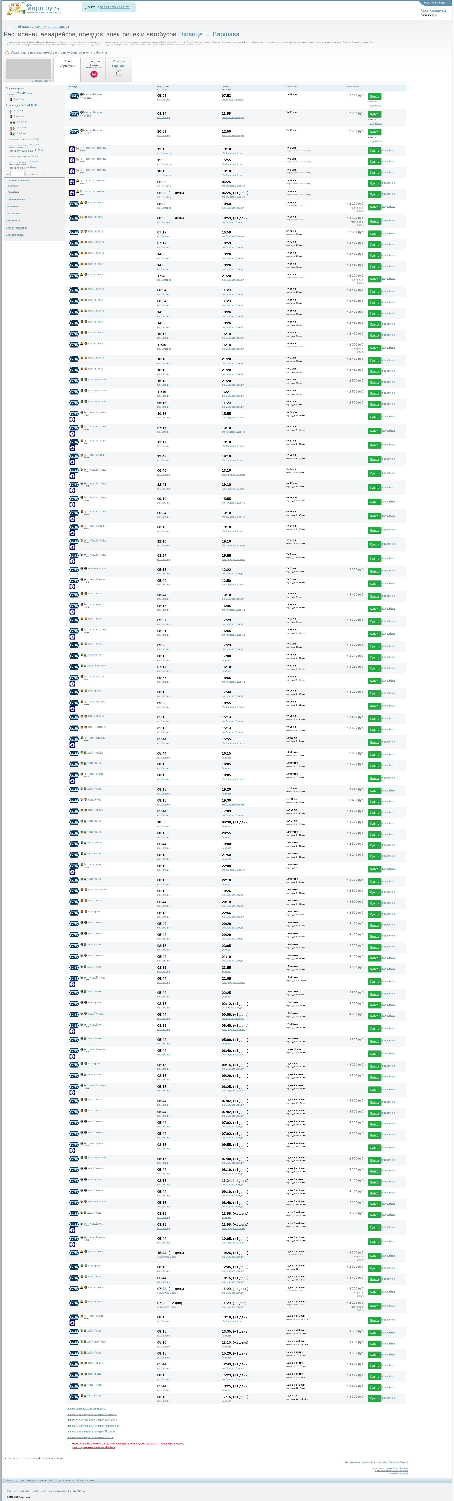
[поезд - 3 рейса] (10, 100)
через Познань (97, 579)
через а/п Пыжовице (96, 148)
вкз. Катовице (164, 208)
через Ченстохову (97, 379)
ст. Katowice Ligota (166, 1257)
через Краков (96, 604)
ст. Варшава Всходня (232, 1008)
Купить (374, 96)
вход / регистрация (434, 2)
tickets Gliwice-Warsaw (399, 1473)
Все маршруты (15, 88)
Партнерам (25, 1491)
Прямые (10, 94)
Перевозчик (12, 206)
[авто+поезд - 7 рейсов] (10, 117)
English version (39, 1491)
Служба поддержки (57, 1491)
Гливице (17, 1458)
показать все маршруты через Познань (91, 1431)
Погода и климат (85, 1480)
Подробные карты (65, 1480)
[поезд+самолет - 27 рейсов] (12, 128)
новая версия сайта (114, 7)
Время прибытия (15, 235)
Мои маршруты (433, 10)
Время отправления (16, 228)
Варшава (226, 660)
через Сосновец (96, 242)
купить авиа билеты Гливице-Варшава (391, 1471)
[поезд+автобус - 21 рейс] (12, 134)
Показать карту (43, 81)
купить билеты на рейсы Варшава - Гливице (385, 1462)
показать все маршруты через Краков (90, 1437)
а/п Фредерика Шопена (233, 153)
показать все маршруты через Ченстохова (93, 1425)
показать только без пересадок (86, 1408)
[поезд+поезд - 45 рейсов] (12, 122)
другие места (13, 192)
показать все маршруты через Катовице (92, 1414)
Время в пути (13, 220)
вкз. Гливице (163, 99)
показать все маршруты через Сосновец (92, 1419)
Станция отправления (17, 180)
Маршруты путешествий (39, 1480)
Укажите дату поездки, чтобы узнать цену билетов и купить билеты (59, 52)
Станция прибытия (16, 199)
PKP (89, 97)
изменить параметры (51, 27)
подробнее (376, 105)
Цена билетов (13, 213)
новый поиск (21, 27)
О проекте (11, 1491)
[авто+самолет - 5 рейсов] (10, 111)
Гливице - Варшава (93, 94)
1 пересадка (13, 105)
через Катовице (96, 202)
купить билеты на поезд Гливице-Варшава (390, 1468)
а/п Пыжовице (164, 153)
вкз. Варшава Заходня (233, 99)
